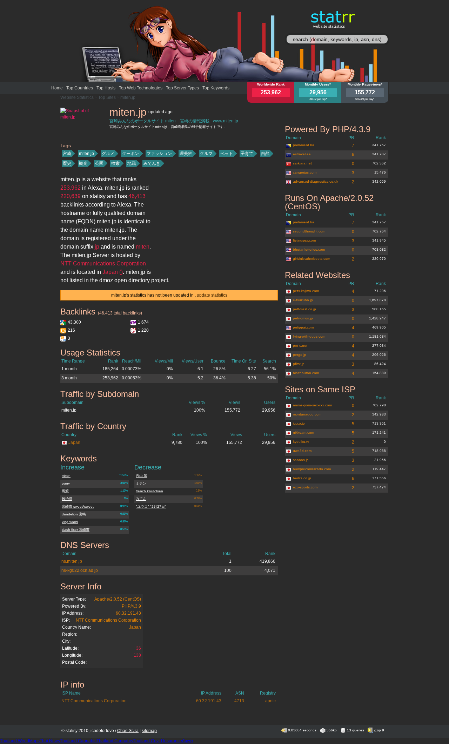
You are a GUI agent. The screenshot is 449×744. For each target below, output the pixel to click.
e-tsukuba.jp (303, 300)
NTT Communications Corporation (108, 620)
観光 (83, 163)
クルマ (206, 153)
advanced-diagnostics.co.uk (315, 181)
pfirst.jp (298, 364)
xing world (70, 522)
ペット (226, 153)
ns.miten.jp (71, 561)
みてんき (151, 163)
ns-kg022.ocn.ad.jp (79, 570)
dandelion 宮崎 (74, 514)
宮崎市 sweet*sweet (78, 506)
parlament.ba (303, 145)
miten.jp (127, 97)
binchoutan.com (306, 373)
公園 (99, 163)
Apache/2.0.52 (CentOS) (117, 599)
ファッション (159, 153)
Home (57, 88)
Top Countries (79, 88)
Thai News (50, 740)
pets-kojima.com (306, 291)
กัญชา (187, 740)
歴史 (67, 163)
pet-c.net (300, 345)
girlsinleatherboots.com (311, 259)
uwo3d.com (302, 451)
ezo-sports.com (305, 487)
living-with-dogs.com (309, 336)
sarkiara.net (302, 163)
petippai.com (303, 327)
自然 (265, 153)
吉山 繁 (141, 476)
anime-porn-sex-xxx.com (312, 405)
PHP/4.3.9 (131, 606)
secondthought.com (309, 231)
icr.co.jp (299, 423)
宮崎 (67, 153)
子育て (247, 153)
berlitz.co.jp (302, 478)
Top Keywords (215, 88)
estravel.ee (302, 154)
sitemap (149, 730)
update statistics (212, 295)
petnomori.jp (303, 318)
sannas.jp (301, 460)
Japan (74, 442)
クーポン (130, 153)
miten (66, 476)
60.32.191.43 (128, 613)
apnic (270, 700)
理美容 (186, 153)
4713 (239, 700)
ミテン (141, 483)
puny (66, 483)
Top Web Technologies (140, 88)
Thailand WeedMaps (20, 740)
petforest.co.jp (304, 309)
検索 (115, 163)
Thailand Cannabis (78, 740)
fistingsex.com (304, 240)
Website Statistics (77, 97)
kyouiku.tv (301, 442)
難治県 (67, 499)
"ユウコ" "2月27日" (151, 506)
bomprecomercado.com (312, 469)
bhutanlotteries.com (309, 249)
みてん (141, 499)
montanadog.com (307, 414)
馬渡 (65, 491)
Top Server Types (182, 88)
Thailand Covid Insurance (157, 740)
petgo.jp (299, 355)
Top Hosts (105, 88)
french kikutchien (149, 491)
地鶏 (131, 163)
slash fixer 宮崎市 (75, 530)
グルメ (108, 153)
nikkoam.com (303, 432)
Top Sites (107, 97)
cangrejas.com (304, 172)
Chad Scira (128, 730)
